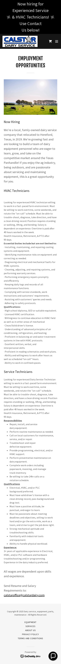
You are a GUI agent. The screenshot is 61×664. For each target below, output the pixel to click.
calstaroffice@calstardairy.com (24, 595)
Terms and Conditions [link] (30, 638)
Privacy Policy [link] (30, 634)
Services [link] (30, 626)
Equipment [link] (31, 622)
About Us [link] (30, 630)
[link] (20, 41)
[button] (56, 41)
